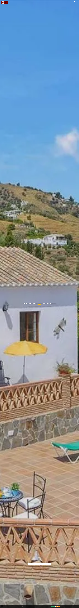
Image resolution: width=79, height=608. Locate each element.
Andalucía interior (53, 2)
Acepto (53, 606)
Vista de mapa (67, 2)
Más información (61, 2)
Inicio (41, 2)
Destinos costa (46, 2)
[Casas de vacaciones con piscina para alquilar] (4, 2)
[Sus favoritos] (76, 2)
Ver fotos (40, 563)
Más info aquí (57, 606)
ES (72, 2)
